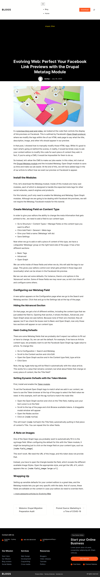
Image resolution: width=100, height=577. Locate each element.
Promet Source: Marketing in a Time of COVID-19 (68, 510)
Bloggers (43, 556)
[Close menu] (43, 4)
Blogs (6, 9)
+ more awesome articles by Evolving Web (32, 494)
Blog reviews (6, 561)
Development (26, 559)
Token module (44, 384)
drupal (47, 26)
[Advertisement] (50, 43)
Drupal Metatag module (27, 163)
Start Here (6, 556)
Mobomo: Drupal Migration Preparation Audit (30, 510)
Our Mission (6, 559)
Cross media (25, 564)
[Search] (94, 9)
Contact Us (59, 574)
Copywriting (25, 561)
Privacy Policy (39, 574)
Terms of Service (49, 574)
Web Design (25, 556)
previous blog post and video (30, 131)
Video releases (45, 559)
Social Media (6, 564)
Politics (42, 564)
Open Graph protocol (76, 134)
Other (53, 26)
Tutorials (43, 561)
